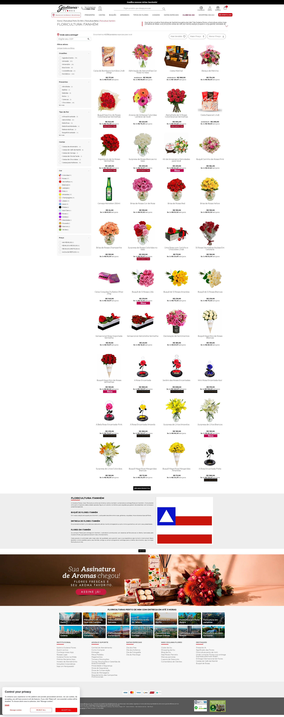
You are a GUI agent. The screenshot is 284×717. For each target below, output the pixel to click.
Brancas (66, 185)
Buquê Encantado (70, 132)
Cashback (201, 10)
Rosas (65, 178)
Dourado (66, 223)
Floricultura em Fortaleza (91, 634)
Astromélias (68, 120)
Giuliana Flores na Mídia (66, 657)
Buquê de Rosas (203, 663)
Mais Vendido (176, 36)
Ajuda (100, 10)
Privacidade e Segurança (102, 666)
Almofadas (67, 86)
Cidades (156, 15)
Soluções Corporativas (66, 664)
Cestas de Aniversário (71, 146)
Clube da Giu (189, 15)
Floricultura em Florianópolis (115, 634)
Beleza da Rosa (69, 129)
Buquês (112, 15)
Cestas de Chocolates (71, 159)
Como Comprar (98, 650)
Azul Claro (66, 210)
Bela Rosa (67, 123)
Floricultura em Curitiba (139, 634)
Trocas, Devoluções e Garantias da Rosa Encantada (106, 662)
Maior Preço (195, 36)
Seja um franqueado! (65, 666)
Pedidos (218, 10)
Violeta (65, 217)
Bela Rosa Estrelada (71, 126)
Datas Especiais (171, 15)
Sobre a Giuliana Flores (66, 648)
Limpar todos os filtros (65, 48)
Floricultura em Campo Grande (163, 634)
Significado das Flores (205, 650)
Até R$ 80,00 (68, 242)
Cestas (102, 15)
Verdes (65, 230)
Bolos (65, 96)
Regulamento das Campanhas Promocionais (104, 676)
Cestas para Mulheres (71, 162)
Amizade (67, 61)
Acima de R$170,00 (70, 252)
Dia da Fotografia (133, 652)
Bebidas (66, 93)
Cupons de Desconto (170, 659)
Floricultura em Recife (163, 621)
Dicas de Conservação (101, 670)
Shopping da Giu (206, 15)
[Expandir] (226, 26)
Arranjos (124, 15)
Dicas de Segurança (100, 668)
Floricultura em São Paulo (69, 621)
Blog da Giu (166, 652)
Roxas (65, 214)
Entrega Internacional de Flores (209, 659)
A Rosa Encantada (70, 116)
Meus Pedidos (97, 655)
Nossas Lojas (62, 655)
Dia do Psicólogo (133, 655)
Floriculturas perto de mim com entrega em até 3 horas (142, 609)
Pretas (65, 207)
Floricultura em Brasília (186, 634)
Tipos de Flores (140, 15)
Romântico (68, 74)
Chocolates (68, 102)
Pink (65, 191)
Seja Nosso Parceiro (169, 655)
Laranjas (66, 188)
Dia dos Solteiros (133, 650)
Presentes (90, 15)
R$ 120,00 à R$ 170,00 (71, 249)
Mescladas (67, 220)
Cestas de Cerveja (70, 153)
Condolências (68, 71)
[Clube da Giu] (142, 605)
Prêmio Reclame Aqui (66, 659)
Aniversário (68, 64)
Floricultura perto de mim (207, 652)
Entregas (95, 652)
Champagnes (68, 198)
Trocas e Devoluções (100, 659)
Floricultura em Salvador (115, 621)
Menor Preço (215, 36)
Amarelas (67, 194)
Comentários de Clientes (171, 662)
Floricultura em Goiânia (67, 634)
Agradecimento (69, 58)
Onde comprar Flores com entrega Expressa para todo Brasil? (211, 655)
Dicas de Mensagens (100, 673)
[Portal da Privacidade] (200, 703)
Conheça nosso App (65, 652)
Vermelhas (67, 182)
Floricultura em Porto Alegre (189, 621)
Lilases (65, 201)
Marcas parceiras (168, 657)
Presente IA (201, 648)
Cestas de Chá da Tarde (72, 156)
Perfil (210, 10)
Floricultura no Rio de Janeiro (140, 621)
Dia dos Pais (131, 648)
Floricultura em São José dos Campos (93, 621)
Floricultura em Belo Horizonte (213, 634)
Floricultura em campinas (210, 621)
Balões (66, 90)
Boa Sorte (67, 67)
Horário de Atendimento (67, 662)
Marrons (66, 226)
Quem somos (62, 650)
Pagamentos (97, 657)
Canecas (66, 99)
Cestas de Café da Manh (72, 150)
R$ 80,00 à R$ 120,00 (71, 245)
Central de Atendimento (102, 648)
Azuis (65, 204)
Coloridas (66, 175)
